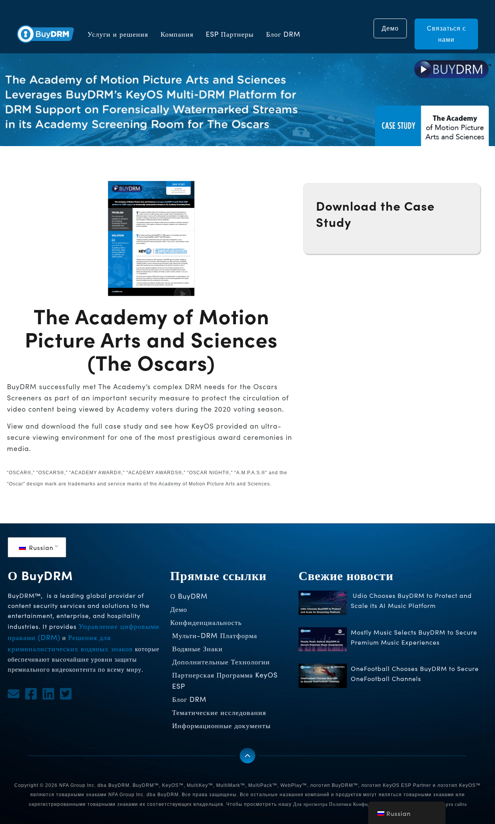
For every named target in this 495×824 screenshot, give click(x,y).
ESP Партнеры (230, 34)
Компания (176, 34)
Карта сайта (453, 804)
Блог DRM (283, 34)
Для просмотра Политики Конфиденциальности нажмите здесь (364, 804)
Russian (40, 547)
